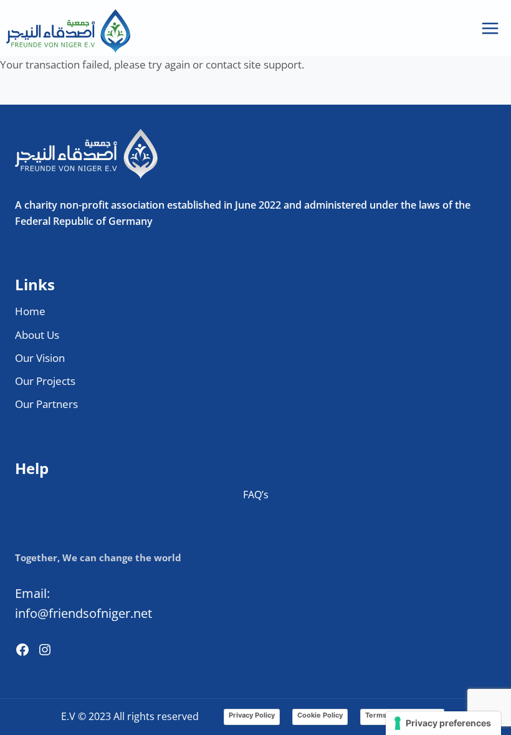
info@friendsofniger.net (83, 613)
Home (30, 311)
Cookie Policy (320, 715)
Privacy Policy (252, 715)
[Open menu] (490, 28)
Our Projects (45, 381)
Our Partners (46, 404)
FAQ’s (256, 494)
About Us (37, 335)
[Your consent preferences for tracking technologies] (443, 723)
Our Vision (40, 358)
